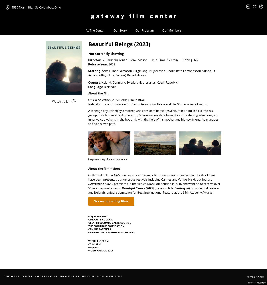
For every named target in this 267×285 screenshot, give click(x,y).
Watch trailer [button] (61, 102)
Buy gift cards (69, 276)
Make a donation (46, 276)
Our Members (171, 30)
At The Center (95, 30)
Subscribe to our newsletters (102, 276)
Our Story (120, 30)
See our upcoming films (111, 201)
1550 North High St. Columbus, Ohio (36, 7)
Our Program (144, 30)
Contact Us (11, 276)
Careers (27, 276)
